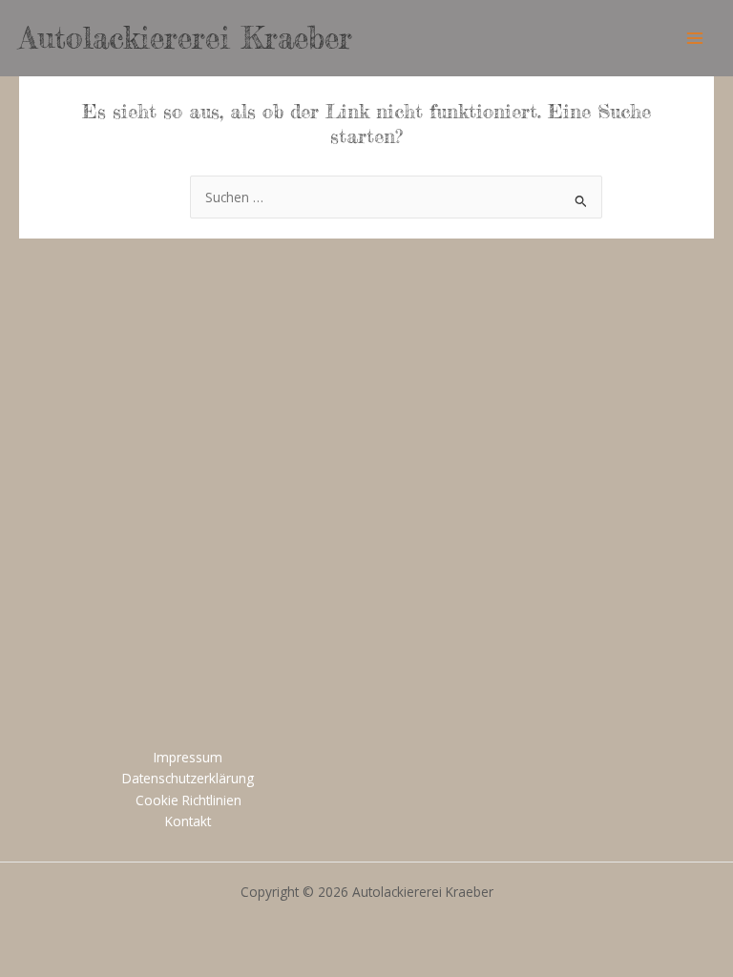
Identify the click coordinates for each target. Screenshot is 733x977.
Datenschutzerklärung (188, 778)
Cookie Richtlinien (188, 800)
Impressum (188, 757)
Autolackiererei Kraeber (185, 37)
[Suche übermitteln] (581, 199)
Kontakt (188, 821)
